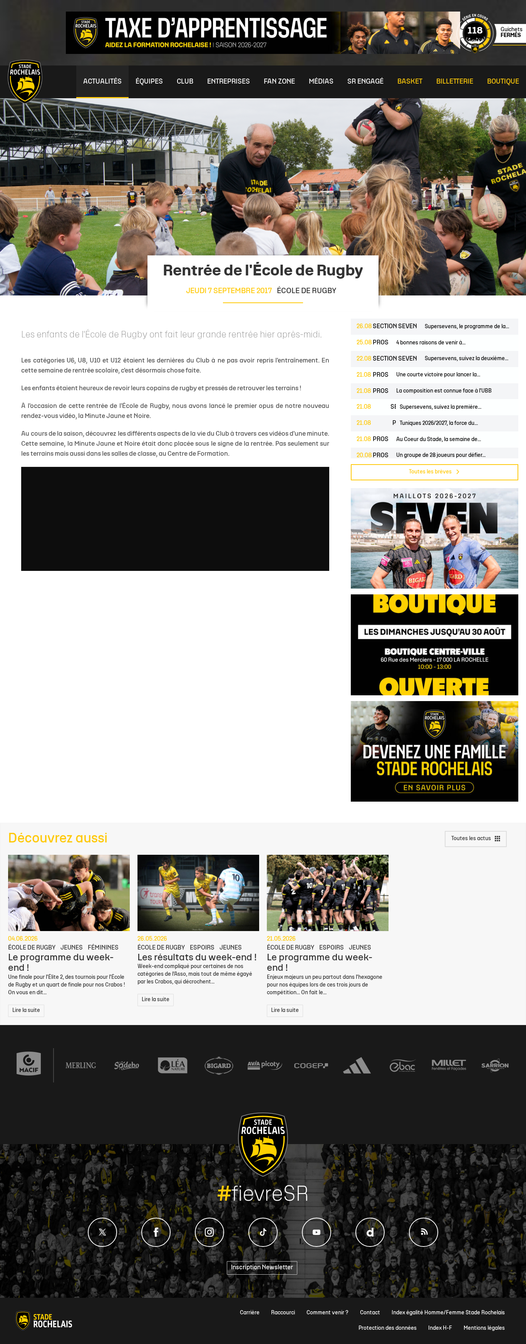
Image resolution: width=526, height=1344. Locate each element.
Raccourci (283, 1312)
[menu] (102, 81)
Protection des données (387, 1328)
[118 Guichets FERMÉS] (491, 52)
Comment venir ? (327, 1312)
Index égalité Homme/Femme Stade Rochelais (448, 1312)
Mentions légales (484, 1328)
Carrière (250, 1312)
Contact (370, 1312)
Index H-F (440, 1328)
